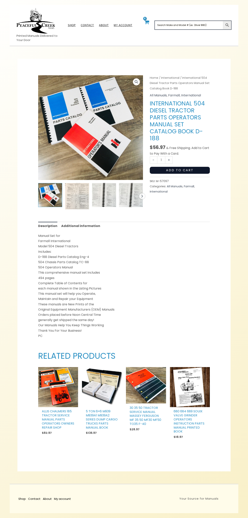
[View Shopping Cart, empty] (147, 25)
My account (62, 499)
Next (142, 196)
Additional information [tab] (80, 226)
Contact (34, 499)
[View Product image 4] (131, 195)
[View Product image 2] (77, 196)
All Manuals (158, 95)
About (47, 499)
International (170, 78)
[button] (136, 81)
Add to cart (180, 170)
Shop (22, 499)
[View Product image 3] (104, 195)
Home (154, 78)
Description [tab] (47, 226)
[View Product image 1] (50, 195)
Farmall (174, 95)
